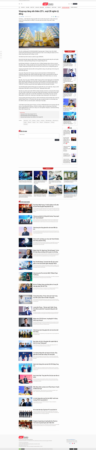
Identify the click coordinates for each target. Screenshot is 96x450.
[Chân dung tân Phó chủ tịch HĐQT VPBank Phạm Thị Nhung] (25, 276)
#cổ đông (52, 122)
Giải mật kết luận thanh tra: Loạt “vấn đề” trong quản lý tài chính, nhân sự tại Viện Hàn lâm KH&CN (70, 196)
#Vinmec (38, 120)
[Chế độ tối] (71, 3)
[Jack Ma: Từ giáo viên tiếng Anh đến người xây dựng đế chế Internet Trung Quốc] (73, 131)
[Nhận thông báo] (69, 3)
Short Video (54, 7)
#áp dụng (34, 122)
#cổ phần (25, 122)
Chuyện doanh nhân (65, 7)
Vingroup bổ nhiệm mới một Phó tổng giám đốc (29, 115)
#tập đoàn (29, 122)
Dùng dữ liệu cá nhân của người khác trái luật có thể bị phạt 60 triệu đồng (25, 181)
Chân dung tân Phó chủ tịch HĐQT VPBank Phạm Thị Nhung (45, 273)
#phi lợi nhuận (26, 120)
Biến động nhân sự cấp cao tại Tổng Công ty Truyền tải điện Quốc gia (68, 109)
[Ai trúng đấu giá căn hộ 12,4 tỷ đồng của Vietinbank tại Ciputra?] (70, 175)
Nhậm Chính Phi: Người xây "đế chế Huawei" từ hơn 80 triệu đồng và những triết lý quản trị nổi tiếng (46, 251)
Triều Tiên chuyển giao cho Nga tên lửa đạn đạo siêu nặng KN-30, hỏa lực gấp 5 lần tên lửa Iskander (25, 196)
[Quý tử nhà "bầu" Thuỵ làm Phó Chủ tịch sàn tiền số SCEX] (25, 379)
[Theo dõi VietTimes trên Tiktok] (74, 443)
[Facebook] (51, 16)
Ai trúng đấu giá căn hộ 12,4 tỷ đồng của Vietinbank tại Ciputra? (70, 181)
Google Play (75, 449)
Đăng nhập (75, 3)
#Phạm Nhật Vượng (48, 120)
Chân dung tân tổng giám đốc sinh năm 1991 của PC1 (66, 155)
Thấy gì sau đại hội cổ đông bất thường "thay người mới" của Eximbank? (68, 122)
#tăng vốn (41, 122)
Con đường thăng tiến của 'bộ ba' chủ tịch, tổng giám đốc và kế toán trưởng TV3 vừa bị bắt (45, 353)
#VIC (30, 120)
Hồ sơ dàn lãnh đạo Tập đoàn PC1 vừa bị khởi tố (45, 409)
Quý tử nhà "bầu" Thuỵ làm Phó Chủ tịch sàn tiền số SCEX (46, 376)
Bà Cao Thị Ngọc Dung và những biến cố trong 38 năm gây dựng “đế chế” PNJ (67, 95)
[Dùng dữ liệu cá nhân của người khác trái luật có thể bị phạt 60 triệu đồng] (25, 175)
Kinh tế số (32, 7)
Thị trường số (48, 7)
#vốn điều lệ (25, 124)
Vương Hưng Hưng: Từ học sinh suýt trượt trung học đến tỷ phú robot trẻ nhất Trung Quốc (45, 296)
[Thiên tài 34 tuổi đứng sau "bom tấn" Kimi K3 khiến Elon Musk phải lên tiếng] (73, 160)
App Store (71, 449)
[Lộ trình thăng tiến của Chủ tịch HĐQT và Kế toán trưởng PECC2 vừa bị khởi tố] (69, 58)
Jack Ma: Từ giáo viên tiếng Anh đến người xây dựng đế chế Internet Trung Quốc (66, 132)
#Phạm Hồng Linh (55, 120)
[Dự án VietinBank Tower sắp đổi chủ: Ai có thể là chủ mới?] (55, 189)
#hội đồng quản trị (47, 122)
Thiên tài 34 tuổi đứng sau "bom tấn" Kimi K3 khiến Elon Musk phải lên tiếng (66, 161)
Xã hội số (23, 7)
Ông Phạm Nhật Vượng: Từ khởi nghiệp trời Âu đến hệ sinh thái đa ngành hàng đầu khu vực (66, 140)
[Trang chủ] (19, 7)
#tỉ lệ (37, 122)
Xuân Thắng (22, 16)
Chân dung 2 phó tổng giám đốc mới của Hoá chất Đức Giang (45, 330)
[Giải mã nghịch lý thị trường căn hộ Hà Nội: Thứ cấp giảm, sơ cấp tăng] (40, 189)
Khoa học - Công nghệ (39, 7)
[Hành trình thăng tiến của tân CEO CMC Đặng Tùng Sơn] (25, 367)
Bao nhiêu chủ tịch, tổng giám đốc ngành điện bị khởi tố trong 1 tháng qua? (45, 342)
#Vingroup (33, 120)
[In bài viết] (53, 16)
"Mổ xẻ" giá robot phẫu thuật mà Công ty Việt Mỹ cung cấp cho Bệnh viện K (55, 182)
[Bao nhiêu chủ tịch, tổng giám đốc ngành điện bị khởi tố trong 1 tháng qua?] (25, 344)
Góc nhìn (27, 7)
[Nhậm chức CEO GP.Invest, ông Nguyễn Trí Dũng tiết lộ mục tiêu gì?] (25, 322)
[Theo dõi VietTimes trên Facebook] (69, 443)
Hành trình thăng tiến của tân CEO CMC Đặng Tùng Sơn (46, 365)
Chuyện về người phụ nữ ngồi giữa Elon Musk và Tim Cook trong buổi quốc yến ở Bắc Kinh (45, 421)
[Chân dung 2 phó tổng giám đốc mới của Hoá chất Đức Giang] (25, 333)
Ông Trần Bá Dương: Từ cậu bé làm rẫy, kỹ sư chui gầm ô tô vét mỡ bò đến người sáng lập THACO (45, 262)
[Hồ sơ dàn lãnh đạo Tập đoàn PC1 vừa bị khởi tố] (25, 413)
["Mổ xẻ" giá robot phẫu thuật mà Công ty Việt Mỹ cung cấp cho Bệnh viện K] (55, 175)
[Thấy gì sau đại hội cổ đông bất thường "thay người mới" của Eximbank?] (69, 116)
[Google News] (57, 16)
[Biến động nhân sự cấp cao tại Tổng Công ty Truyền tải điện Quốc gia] (69, 103)
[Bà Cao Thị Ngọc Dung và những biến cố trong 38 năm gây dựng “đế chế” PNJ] (69, 88)
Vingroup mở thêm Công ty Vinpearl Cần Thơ (29, 114)
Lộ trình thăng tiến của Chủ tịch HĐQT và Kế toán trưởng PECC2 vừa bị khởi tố (68, 65)
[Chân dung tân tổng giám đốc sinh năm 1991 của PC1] (73, 155)
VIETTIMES (48, 3)
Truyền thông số (74, 7)
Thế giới (59, 7)
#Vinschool (42, 120)
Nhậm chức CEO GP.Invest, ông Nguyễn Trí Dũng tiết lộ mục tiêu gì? (45, 319)
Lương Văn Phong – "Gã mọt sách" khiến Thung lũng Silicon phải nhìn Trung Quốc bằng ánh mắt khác (68, 80)
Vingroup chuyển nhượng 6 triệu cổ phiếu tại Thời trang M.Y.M (32, 117)
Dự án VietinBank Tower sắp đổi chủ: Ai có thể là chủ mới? (55, 195)
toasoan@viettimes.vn (71, 439)
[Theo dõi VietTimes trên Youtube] (72, 443)
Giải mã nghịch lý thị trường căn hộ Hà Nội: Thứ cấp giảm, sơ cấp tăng (40, 195)
